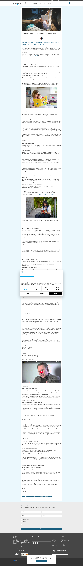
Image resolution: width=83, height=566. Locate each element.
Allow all (55, 293)
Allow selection (41, 293)
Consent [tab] (27, 275)
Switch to (41, 561)
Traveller (24, 521)
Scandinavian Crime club (50, 194)
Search (69, 3)
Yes (23, 524)
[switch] (36, 289)
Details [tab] (41, 275)
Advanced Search (67, 4)
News (23, 489)
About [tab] (56, 275)
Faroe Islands (31, 496)
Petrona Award (40, 194)
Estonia (27, 496)
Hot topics (23, 492)
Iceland (43, 496)
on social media (35, 55)
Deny (28, 293)
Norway (46, 496)
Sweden (50, 496)
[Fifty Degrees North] (18, 3)
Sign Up (41, 528)
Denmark (23, 496)
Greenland (39, 496)
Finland (35, 496)
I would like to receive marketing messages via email (29, 523)
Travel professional (26, 519)
